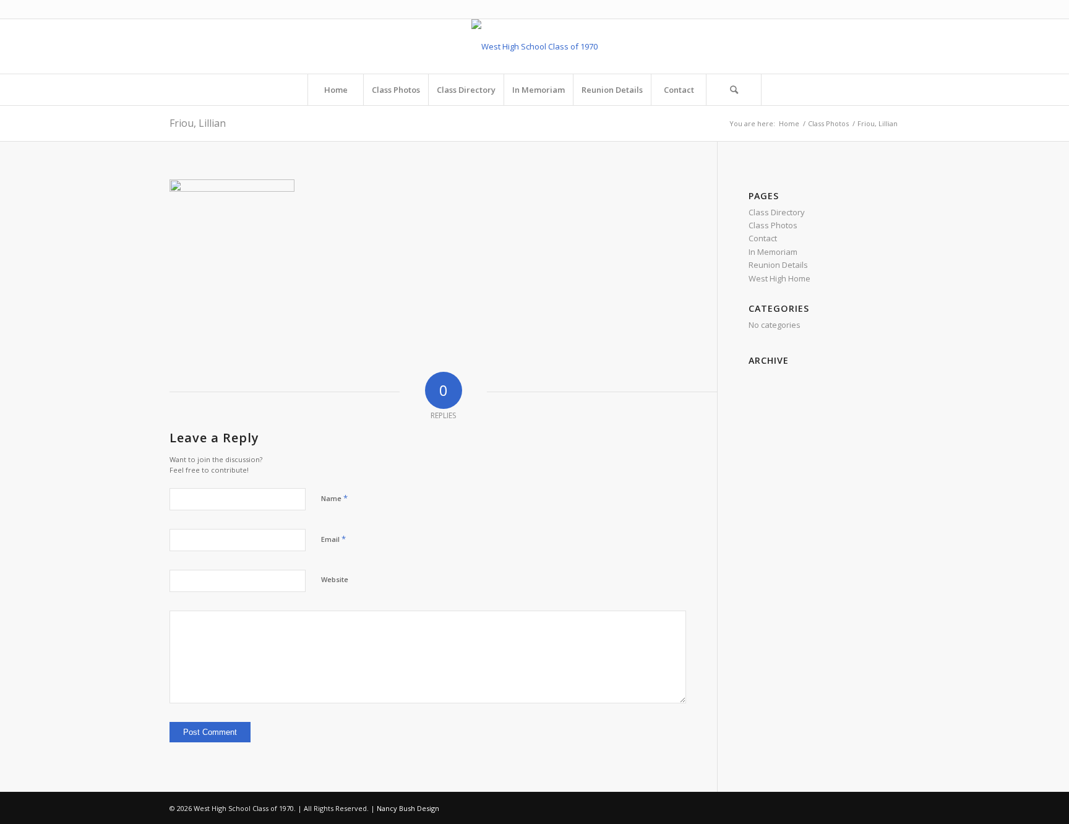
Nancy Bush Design (408, 808)
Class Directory (777, 212)
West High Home (779, 278)
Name (334, 498)
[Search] (734, 89)
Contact (763, 238)
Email (333, 538)
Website (334, 579)
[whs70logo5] (534, 46)
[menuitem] (335, 89)
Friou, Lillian (198, 123)
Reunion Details (778, 264)
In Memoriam (773, 251)
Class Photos (773, 225)
